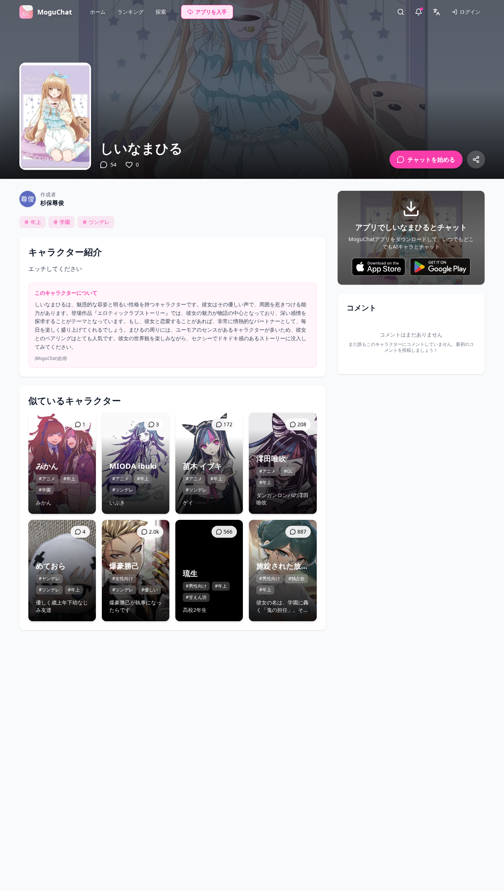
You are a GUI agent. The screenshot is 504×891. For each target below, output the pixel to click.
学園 (65, 221)
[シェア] (476, 159)
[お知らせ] (418, 11)
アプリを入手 (211, 11)
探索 (161, 11)
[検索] (400, 11)
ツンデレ (99, 221)
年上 (36, 221)
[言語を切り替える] (436, 11)
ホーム (98, 11)
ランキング (131, 11)
